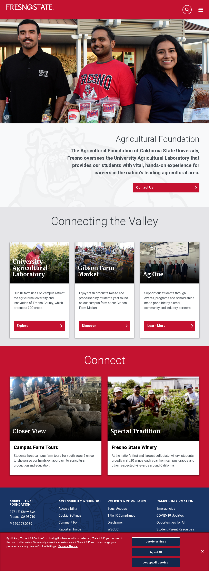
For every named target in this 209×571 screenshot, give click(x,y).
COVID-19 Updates (170, 515)
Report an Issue (70, 529)
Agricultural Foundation (21, 502)
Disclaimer (115, 522)
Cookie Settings (70, 515)
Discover (89, 326)
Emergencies (166, 509)
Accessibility (68, 509)
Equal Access (117, 509)
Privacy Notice (68, 546)
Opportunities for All (171, 522)
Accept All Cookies (155, 562)
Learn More (156, 326)
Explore (22, 326)
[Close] (202, 551)
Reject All (155, 552)
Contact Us (144, 187)
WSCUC (113, 529)
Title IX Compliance (121, 515)
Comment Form (69, 522)
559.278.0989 (22, 524)
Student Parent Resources (175, 529)
